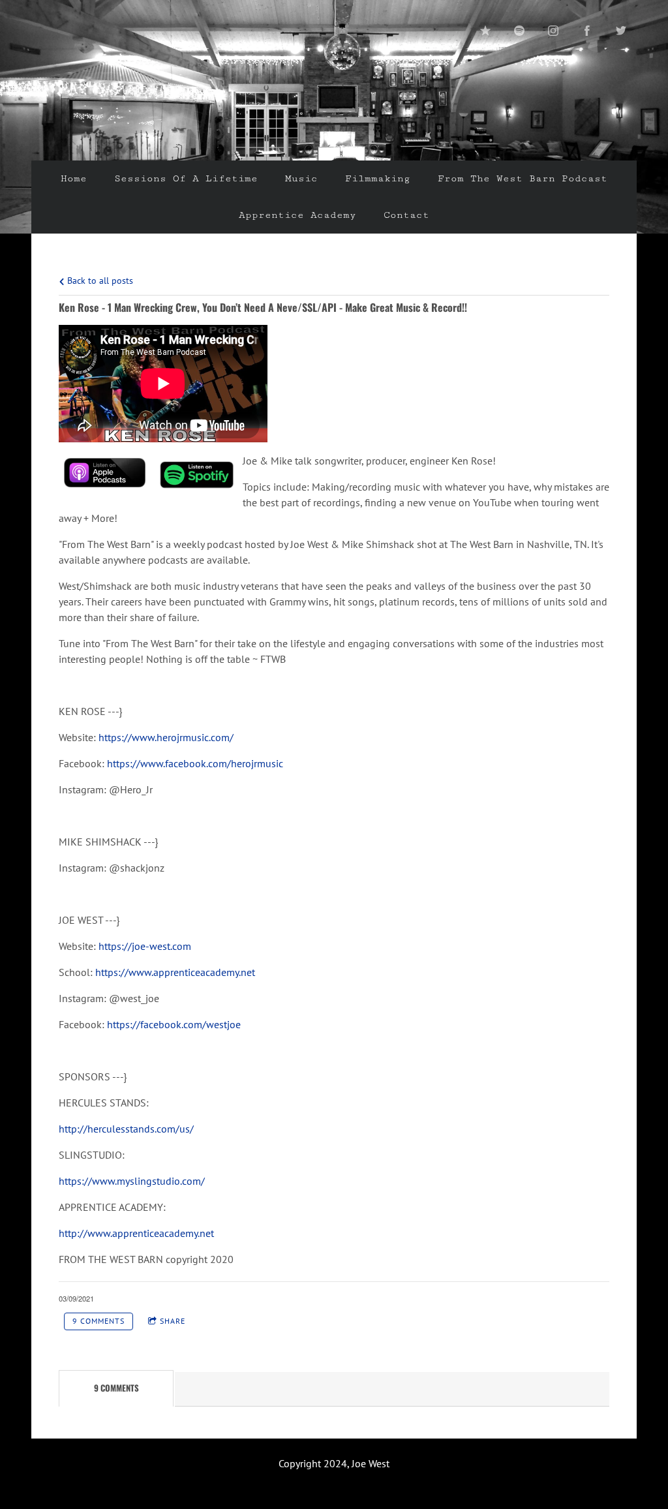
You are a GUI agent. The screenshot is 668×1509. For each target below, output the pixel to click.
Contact (406, 215)
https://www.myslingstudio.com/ (132, 1180)
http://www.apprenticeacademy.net (136, 1233)
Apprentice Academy (297, 215)
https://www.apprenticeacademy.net (175, 972)
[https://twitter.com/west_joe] (621, 30)
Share (172, 1321)
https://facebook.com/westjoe (174, 1024)
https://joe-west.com (145, 946)
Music (301, 178)
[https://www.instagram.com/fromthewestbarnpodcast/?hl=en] (553, 30)
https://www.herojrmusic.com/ (166, 737)
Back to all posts (99, 280)
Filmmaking (377, 178)
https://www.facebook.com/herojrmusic (195, 763)
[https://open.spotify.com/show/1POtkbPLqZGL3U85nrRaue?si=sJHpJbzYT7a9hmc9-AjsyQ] (519, 30)
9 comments (98, 1321)
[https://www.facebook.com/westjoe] (587, 30)
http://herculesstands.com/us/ (126, 1128)
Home (74, 178)
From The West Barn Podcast (522, 178)
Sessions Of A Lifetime (186, 178)
